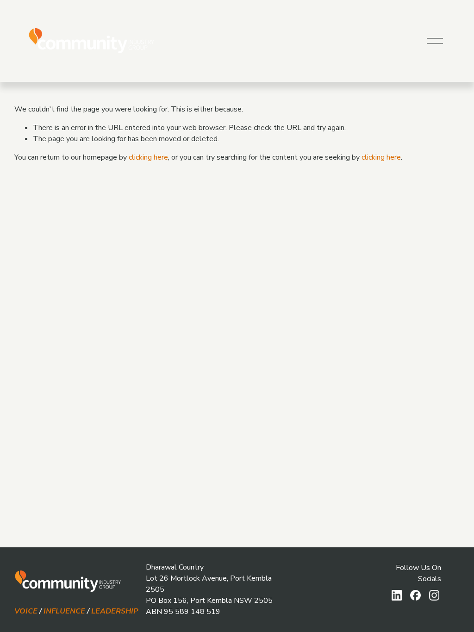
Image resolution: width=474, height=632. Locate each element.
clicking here (148, 157)
